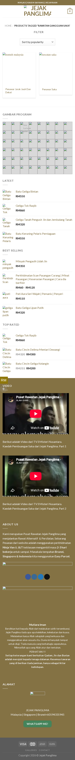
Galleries (31, 750)
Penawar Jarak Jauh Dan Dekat (18, 91)
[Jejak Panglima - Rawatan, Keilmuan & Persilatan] (37, 11)
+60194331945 (54, 714)
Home (8, 25)
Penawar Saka (49, 89)
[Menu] (5, 11)
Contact (44, 750)
